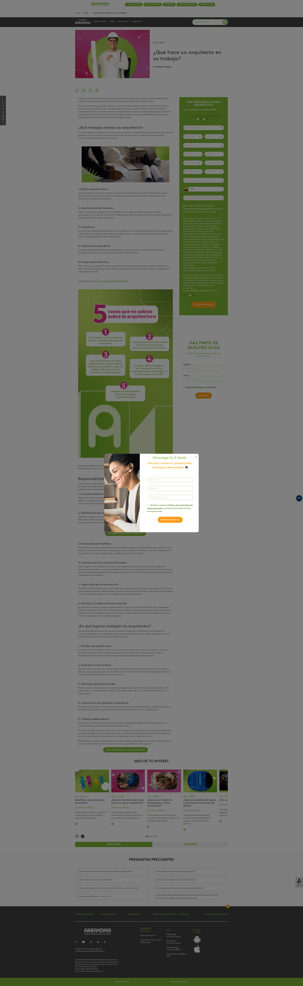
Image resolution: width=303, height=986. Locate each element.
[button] (196, 457)
